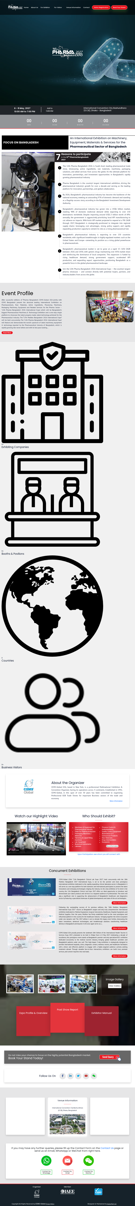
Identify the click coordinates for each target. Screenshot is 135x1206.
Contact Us (107, 1148)
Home (26, 7)
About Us (34, 7)
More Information (116, 801)
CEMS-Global (40, 1204)
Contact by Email (67, 1172)
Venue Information (73, 7)
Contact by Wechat (88, 1172)
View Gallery (115, 986)
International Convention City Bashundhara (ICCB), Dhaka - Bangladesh (105, 109)
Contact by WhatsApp (46, 1172)
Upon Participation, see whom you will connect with (99, 854)
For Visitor (58, 7)
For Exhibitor (45, 7)
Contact (86, 7)
